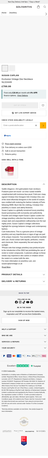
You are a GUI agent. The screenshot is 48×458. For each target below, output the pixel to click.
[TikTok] (24, 303)
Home (4, 13)
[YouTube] (28, 303)
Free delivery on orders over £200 (18, 147)
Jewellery (13, 13)
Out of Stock (20, 105)
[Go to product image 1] (5, 68)
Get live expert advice (25, 113)
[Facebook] (16, 303)
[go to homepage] (24, 7)
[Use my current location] (36, 125)
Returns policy (10, 154)
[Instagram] (20, 303)
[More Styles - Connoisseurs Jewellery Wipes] (10, 170)
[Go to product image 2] (12, 68)
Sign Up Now (24, 320)
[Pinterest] (31, 303)
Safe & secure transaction (15, 151)
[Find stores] (43, 125)
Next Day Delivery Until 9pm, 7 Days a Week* (24, 2)
